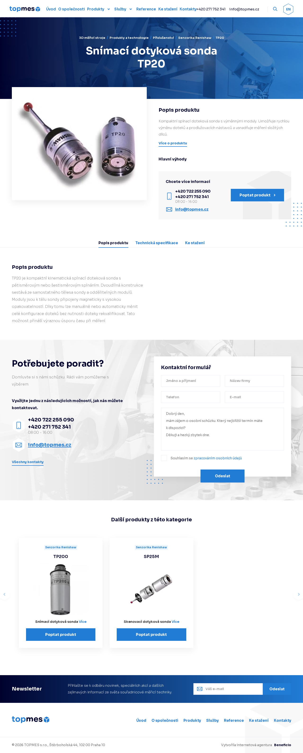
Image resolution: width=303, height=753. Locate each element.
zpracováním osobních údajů (218, 458)
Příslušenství (163, 38)
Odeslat (222, 476)
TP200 (60, 556)
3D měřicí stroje (92, 38)
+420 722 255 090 (192, 191)
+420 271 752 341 (211, 9)
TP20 (220, 38)
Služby (120, 9)
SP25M (151, 556)
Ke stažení (259, 720)
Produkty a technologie (129, 38)
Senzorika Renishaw (194, 38)
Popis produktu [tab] (113, 243)
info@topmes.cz (244, 9)
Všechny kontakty (28, 462)
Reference (234, 720)
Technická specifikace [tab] (156, 243)
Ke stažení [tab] (195, 243)
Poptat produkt (60, 634)
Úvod (141, 720)
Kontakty (282, 720)
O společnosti (165, 720)
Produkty (95, 9)
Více (82, 622)
